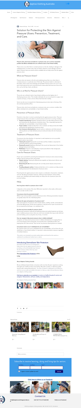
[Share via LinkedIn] (23, 308)
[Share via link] (26, 308)
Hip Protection (23, 17)
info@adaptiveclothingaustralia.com (19, 400)
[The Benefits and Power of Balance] (40, 327)
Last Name (32, 364)
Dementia (49, 17)
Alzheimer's (57, 17)
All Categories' (14, 17)
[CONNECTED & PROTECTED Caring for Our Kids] (61, 327)
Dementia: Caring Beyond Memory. (18, 335)
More (63, 17)
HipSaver (31, 17)
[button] (68, 3)
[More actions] (63, 26)
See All (68, 319)
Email (43, 364)
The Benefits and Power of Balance (39, 335)
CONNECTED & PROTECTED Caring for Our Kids (60, 335)
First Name (20, 364)
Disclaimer (55, 406)
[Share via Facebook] (17, 308)
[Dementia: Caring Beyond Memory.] (20, 327)
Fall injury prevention (40, 17)
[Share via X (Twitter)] (20, 308)
